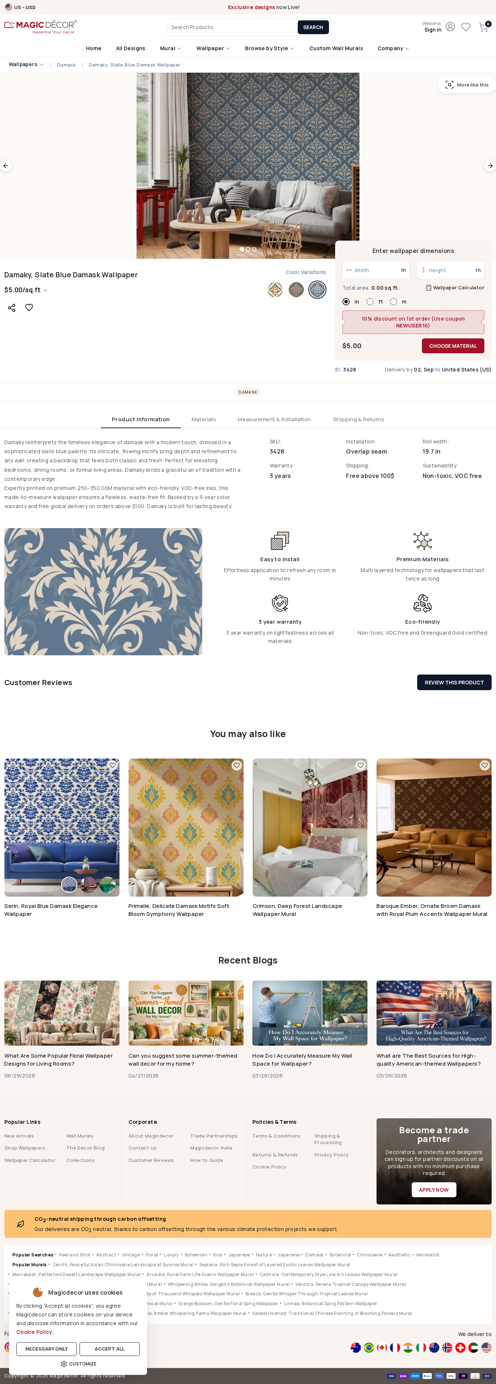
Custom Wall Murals (336, 48)
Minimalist (428, 1255)
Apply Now (434, 1189)
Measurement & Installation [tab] (274, 419)
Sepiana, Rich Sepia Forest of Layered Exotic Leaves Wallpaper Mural (274, 1265)
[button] (432, 27)
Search (313, 27)
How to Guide (206, 1160)
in (356, 301)
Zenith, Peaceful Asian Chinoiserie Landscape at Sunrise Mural (123, 1265)
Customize (82, 1364)
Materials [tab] (204, 419)
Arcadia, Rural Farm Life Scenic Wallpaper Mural (200, 1274)
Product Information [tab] (141, 419)
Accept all (110, 1348)
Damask (66, 65)
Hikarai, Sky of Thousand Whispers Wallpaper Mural (183, 1294)
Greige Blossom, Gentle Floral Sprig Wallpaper (228, 1303)
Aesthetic (400, 1255)
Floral (152, 1255)
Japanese (239, 1255)
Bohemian (196, 1255)
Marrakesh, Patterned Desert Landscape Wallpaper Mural (76, 1274)
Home (94, 48)
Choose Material (453, 345)
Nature (264, 1255)
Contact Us (143, 1147)
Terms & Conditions (276, 1135)
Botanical (340, 1255)
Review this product (454, 682)
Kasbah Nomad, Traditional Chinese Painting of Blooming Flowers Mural (332, 1313)
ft (380, 301)
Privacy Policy (331, 1154)
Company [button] (391, 48)
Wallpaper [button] (210, 48)
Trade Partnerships (213, 1135)
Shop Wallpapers (24, 1147)
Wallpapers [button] (23, 64)
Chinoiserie (369, 1255)
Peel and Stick (74, 1255)
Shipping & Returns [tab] (358, 419)
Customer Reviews (151, 1160)
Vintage (131, 1255)
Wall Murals (79, 1135)
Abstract (106, 1255)
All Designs (131, 48)
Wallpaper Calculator (458, 288)
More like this (473, 84)
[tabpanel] (248, 547)
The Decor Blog (85, 1147)
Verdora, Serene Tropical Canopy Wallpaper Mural (351, 1284)
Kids (218, 1255)
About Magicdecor (151, 1135)
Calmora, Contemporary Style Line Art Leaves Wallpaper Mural (329, 1274)
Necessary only (46, 1348)
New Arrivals (19, 1135)
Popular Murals (29, 1265)
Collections (80, 1160)
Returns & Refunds (275, 1154)
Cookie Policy (34, 1331)
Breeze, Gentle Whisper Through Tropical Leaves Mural (306, 1294)
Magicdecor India (211, 1147)
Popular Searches (32, 1255)
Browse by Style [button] (267, 48)
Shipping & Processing (328, 1139)
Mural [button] (168, 48)
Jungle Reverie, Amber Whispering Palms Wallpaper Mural (183, 1313)
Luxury (171, 1255)
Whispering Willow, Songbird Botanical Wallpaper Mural (229, 1284)
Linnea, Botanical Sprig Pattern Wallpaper (330, 1303)
